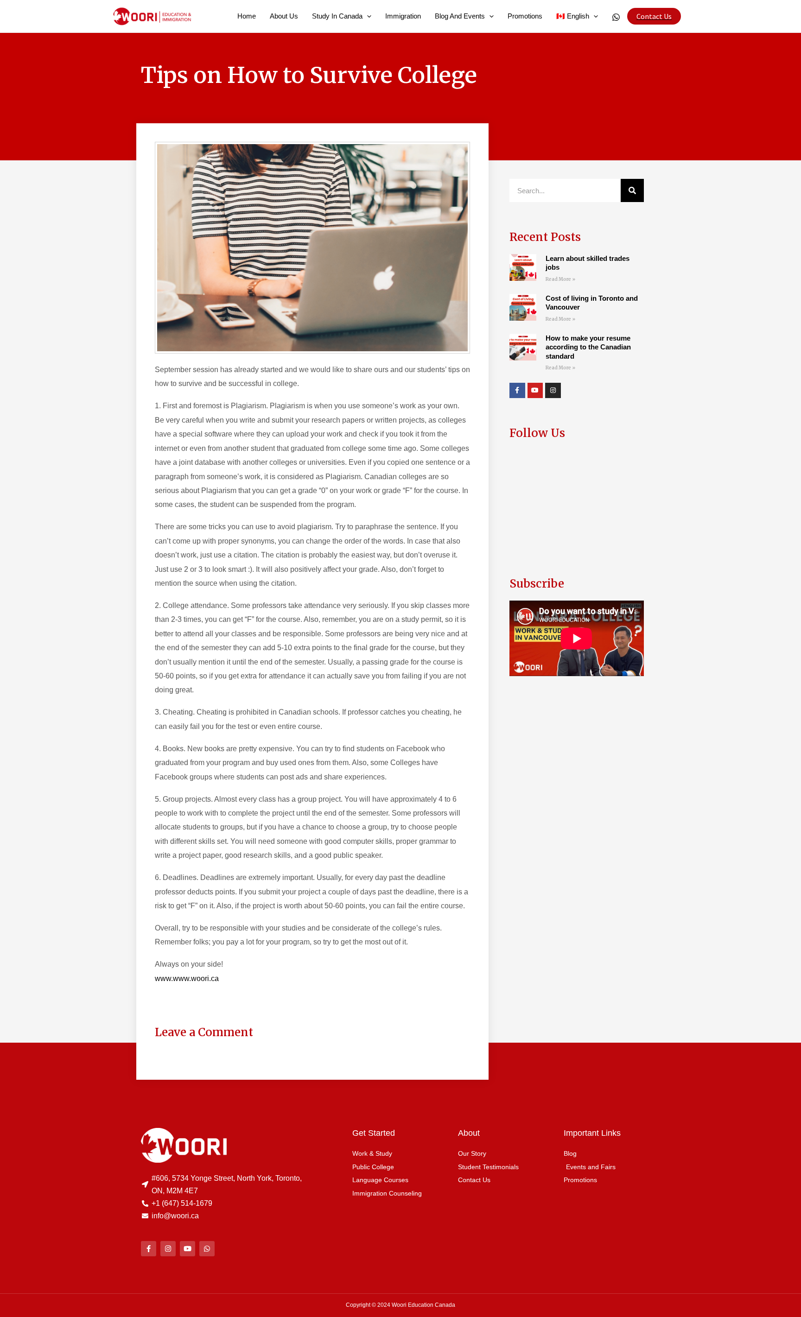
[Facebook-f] (517, 391)
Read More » (560, 279)
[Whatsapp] (207, 1248)
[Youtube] (535, 391)
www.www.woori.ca (187, 978)
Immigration (403, 16)
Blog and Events (460, 16)
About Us (284, 16)
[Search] (632, 190)
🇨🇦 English (572, 16)
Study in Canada (337, 16)
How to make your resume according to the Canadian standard (588, 347)
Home (246, 16)
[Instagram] (553, 391)
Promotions (525, 16)
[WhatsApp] (616, 17)
